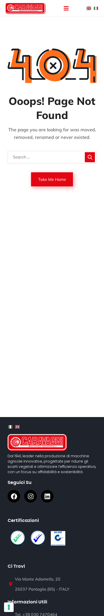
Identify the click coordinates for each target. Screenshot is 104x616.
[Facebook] (14, 496)
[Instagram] (30, 496)
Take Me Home (52, 179)
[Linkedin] (47, 496)
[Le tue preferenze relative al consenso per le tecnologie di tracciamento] (9, 607)
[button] (66, 8)
